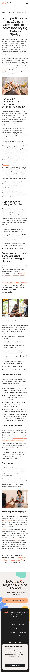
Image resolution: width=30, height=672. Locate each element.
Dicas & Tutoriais (13, 12)
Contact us (22, 632)
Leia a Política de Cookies (12, 656)
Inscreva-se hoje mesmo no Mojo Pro (15, 559)
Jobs (20, 628)
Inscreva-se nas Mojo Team (14, 283)
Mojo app (17, 540)
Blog (3, 12)
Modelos (13, 632)
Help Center (14, 628)
